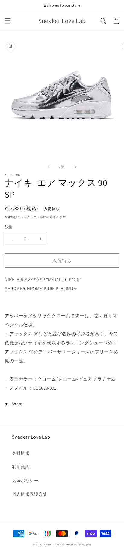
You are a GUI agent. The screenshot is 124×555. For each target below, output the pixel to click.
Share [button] (17, 403)
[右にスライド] (75, 166)
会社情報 (20, 453)
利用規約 (20, 466)
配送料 (9, 217)
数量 (9, 227)
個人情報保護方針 (29, 494)
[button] (7, 20)
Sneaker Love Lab (54, 544)
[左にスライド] (48, 166)
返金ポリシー (25, 480)
